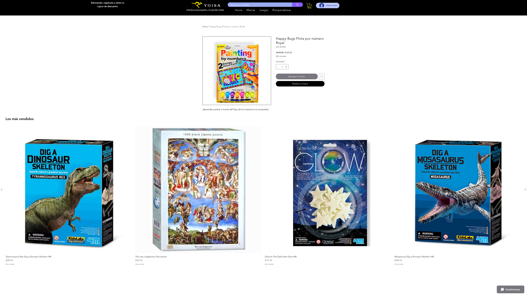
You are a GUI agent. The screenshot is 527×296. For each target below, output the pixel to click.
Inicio (205, 26)
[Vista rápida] (69, 189)
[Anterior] (1, 189)
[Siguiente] (525, 189)
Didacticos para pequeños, (197, 10)
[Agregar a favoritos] (322, 76)
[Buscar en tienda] (297, 4)
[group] (263, 196)
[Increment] (286, 66)
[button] (250, 10)
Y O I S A (212, 5)
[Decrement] (278, 66)
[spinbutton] (282, 66)
